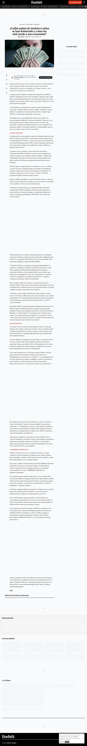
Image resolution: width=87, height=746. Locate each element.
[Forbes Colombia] (36, 2)
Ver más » (62, 741)
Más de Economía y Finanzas (17, 595)
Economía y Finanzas (33, 24)
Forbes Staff (21, 37)
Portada (22, 24)
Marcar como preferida (45, 77)
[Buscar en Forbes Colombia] (84, 2)
